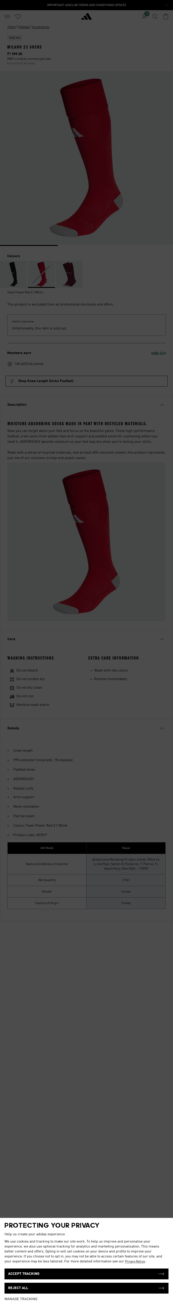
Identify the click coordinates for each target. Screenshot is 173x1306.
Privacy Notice (135, 1261)
